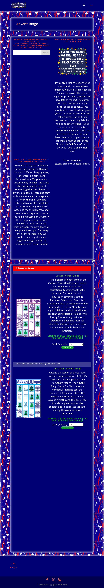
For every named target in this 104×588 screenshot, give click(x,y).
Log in (14, 567)
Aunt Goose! (61, 584)
